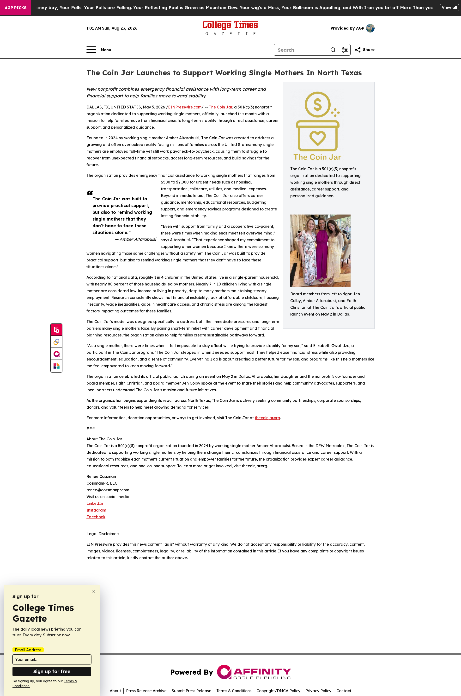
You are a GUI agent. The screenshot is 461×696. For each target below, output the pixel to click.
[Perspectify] (56, 342)
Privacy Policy (318, 690)
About (115, 690)
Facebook (95, 516)
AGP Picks (15, 7)
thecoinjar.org (267, 417)
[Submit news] (56, 330)
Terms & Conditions (233, 690)
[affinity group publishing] (56, 354)
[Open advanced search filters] (344, 49)
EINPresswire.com (184, 107)
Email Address (28, 649)
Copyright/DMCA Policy (278, 690)
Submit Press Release (191, 690)
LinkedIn (94, 503)
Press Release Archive (146, 690)
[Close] (93, 591)
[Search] (333, 49)
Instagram (96, 510)
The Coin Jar (220, 107)
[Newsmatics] (56, 366)
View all (449, 7)
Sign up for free (51, 671)
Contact (343, 690)
